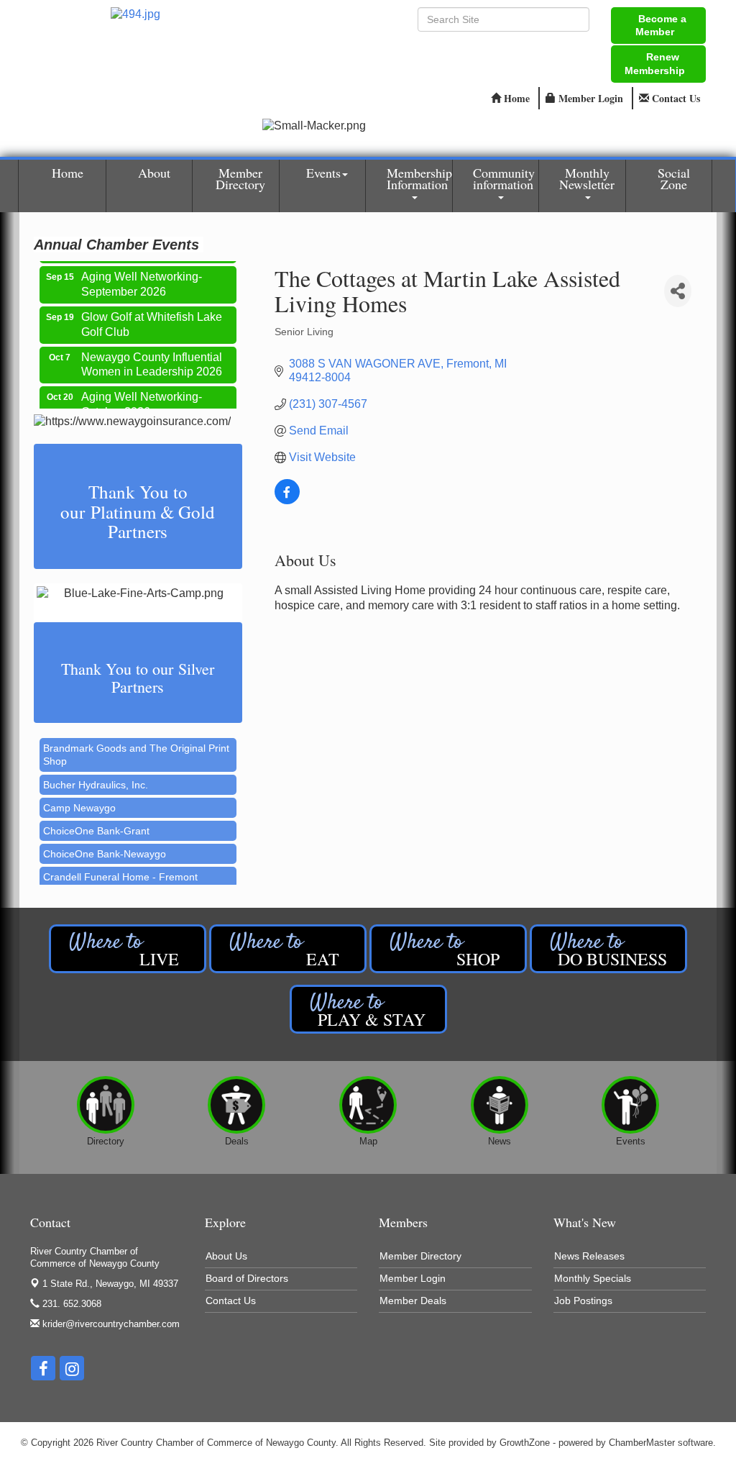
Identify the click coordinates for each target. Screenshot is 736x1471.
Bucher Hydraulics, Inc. (95, 774)
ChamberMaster (642, 1442)
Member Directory (240, 178)
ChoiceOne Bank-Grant (96, 820)
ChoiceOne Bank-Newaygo (104, 844)
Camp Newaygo (79, 797)
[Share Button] (677, 291)
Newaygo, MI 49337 (110, 1283)
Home (67, 172)
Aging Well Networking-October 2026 (141, 395)
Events (323, 172)
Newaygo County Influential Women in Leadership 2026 (151, 355)
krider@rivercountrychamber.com (110, 1324)
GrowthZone (525, 1442)
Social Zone (674, 178)
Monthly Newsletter (587, 178)
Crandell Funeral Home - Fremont (120, 867)
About (154, 172)
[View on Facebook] (287, 500)
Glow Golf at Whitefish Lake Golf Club (151, 315)
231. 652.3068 (70, 1303)
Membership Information (419, 178)
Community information (504, 178)
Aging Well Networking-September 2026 (141, 274)
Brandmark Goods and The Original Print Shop (136, 744)
